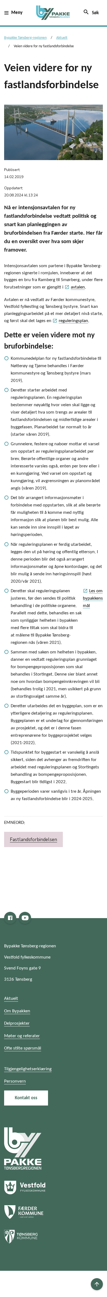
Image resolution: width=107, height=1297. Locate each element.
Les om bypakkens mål (93, 598)
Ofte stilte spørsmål (22, 1048)
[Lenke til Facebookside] (10, 918)
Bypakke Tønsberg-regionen (25, 38)
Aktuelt (61, 38)
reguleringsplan (70, 321)
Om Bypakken (17, 1011)
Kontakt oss (26, 1098)
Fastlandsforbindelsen (33, 839)
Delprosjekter (17, 1023)
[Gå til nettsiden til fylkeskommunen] (22, 1148)
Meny (16, 12)
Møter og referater (22, 1036)
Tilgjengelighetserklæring (28, 1069)
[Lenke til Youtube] (25, 918)
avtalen (74, 287)
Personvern (15, 1081)
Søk (91, 12)
